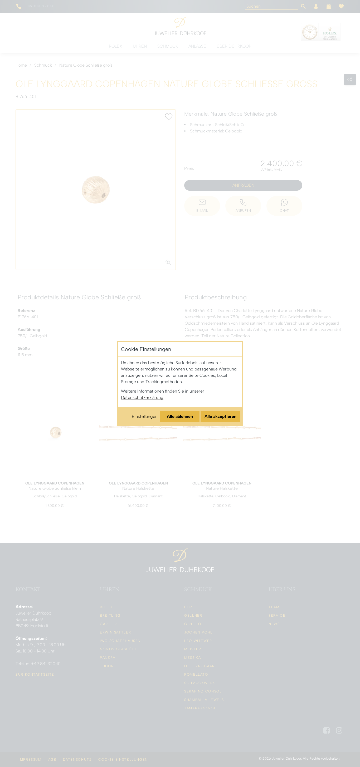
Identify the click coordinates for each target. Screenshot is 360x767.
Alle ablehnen (180, 416)
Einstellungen (145, 416)
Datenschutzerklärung (142, 397)
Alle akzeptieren (220, 416)
